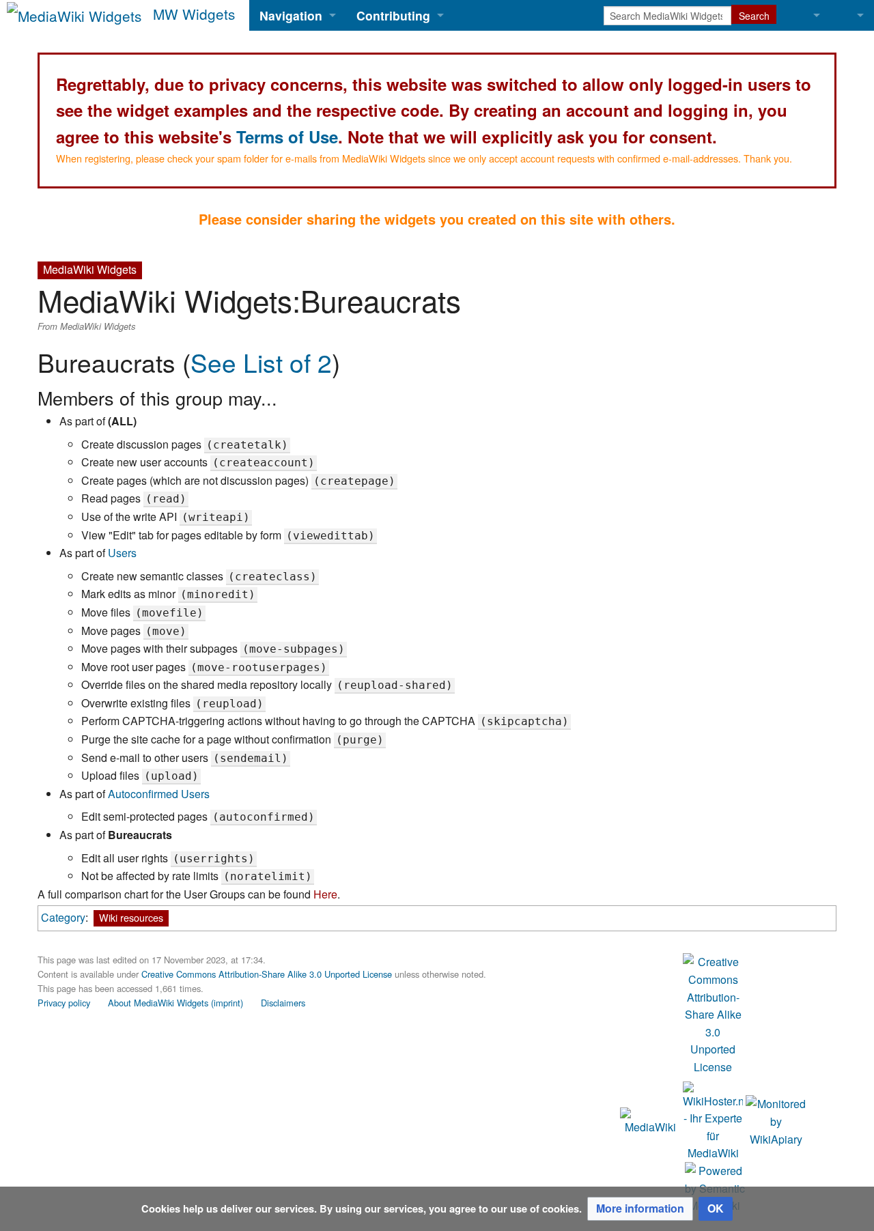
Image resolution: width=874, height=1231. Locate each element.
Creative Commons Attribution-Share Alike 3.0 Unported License (266, 973)
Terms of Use (287, 136)
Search (754, 16)
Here (325, 894)
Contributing (393, 15)
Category (63, 917)
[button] (640, 1209)
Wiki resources (131, 917)
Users (122, 553)
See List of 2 (261, 362)
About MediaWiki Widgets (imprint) (175, 1002)
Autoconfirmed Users (159, 794)
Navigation (290, 15)
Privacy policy (64, 1002)
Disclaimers (283, 1002)
